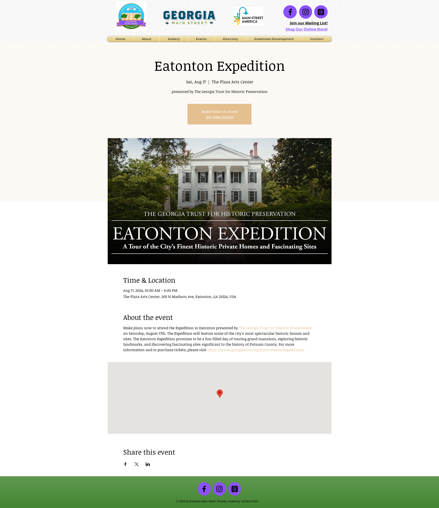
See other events (219, 116)
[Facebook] (290, 12)
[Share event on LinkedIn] (148, 464)
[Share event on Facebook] (125, 464)
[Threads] (321, 12)
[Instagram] (305, 12)
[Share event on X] (136, 464)
